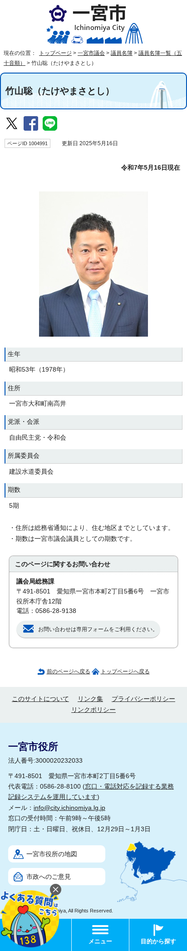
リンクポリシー (93, 709)
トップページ (55, 53)
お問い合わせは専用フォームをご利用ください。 (98, 629)
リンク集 (90, 699)
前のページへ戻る (68, 671)
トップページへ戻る (125, 671)
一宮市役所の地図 (51, 854)
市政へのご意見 (48, 876)
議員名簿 (122, 53)
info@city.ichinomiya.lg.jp (69, 807)
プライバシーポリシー (143, 699)
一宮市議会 (91, 53)
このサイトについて (40, 699)
